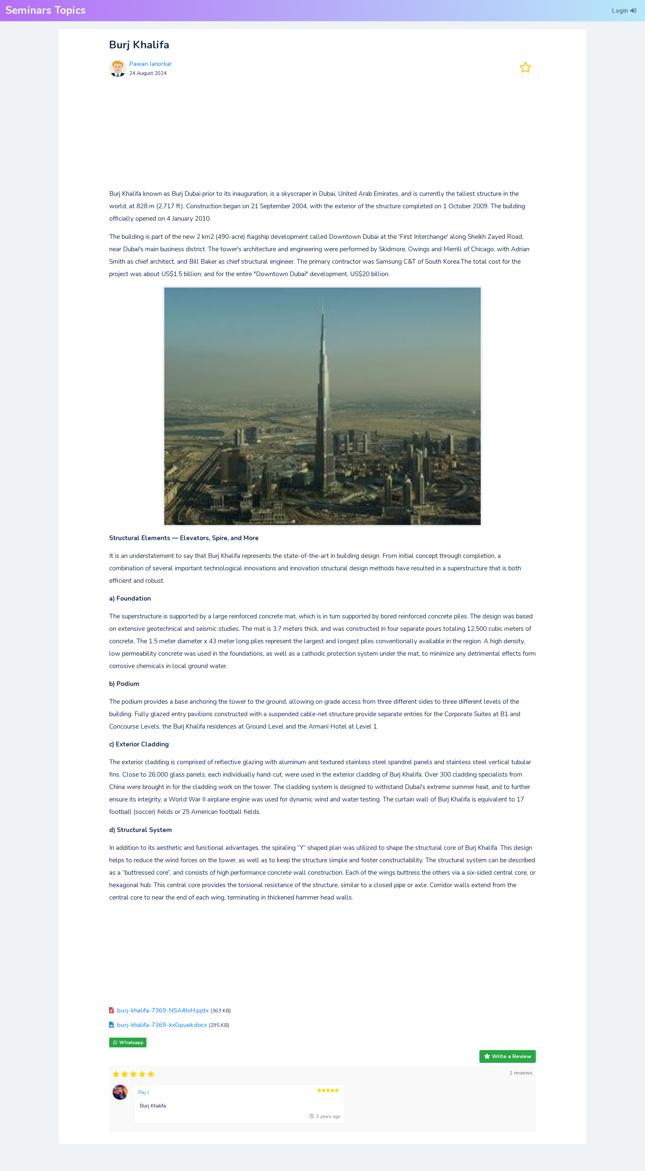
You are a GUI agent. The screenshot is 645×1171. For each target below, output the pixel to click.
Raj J (143, 1092)
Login (620, 10)
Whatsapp (131, 1042)
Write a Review (511, 1056)
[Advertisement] (322, 135)
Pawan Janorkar (150, 64)
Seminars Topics (45, 10)
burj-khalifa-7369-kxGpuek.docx (162, 1025)
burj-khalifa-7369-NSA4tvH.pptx (163, 1010)
